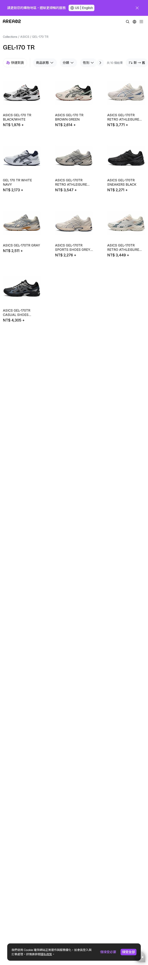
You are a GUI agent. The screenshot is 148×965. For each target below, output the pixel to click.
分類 (66, 63)
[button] (134, 22)
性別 (86, 63)
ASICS (24, 36)
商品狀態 (42, 63)
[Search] (128, 22)
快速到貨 (17, 63)
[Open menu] (141, 22)
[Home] (12, 21)
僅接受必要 (108, 952)
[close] (137, 8)
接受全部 (128, 952)
